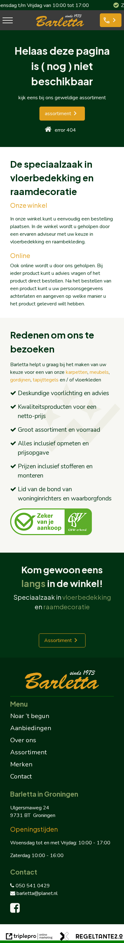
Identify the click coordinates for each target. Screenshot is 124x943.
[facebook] (16, 910)
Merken (21, 764)
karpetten (76, 372)
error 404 (65, 130)
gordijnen (20, 379)
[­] (7, 20)
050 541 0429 (33, 885)
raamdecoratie (66, 607)
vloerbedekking (86, 597)
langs (33, 583)
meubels (99, 372)
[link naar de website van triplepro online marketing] (29, 937)
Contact (21, 776)
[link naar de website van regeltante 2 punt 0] (91, 937)
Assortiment (58, 640)
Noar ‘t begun (29, 716)
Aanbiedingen (30, 728)
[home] (48, 130)
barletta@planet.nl (37, 893)
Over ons (23, 740)
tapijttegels (46, 379)
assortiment (58, 113)
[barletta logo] (60, 26)
